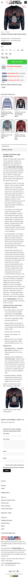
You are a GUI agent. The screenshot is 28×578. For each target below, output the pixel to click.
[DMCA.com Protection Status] (14, 576)
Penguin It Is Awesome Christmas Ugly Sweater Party (20, 136)
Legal (2, 529)
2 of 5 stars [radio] (6, 436)
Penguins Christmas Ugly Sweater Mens (6, 135)
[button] (2, 2)
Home (2, 32)
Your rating (6, 433)
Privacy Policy (5, 503)
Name (5, 451)
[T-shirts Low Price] (14, 2)
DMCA (3, 526)
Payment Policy (5, 523)
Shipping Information (6, 520)
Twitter (3, 488)
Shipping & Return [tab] (7, 149)
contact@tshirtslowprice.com (12, 563)
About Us (3, 497)
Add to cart (17, 62)
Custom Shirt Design (6, 508)
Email (5, 458)
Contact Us (4, 517)
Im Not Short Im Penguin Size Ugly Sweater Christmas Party (20, 113)
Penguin (3, 87)
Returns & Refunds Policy (8, 500)
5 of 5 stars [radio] (19, 436)
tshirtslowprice (12, 299)
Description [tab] (5, 146)
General (7, 32)
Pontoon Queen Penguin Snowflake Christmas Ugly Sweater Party (7, 113)
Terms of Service (5, 506)
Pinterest (3, 485)
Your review (6, 439)
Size (2, 46)
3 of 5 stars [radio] (9, 436)
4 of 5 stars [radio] (13, 436)
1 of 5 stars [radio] (3, 436)
